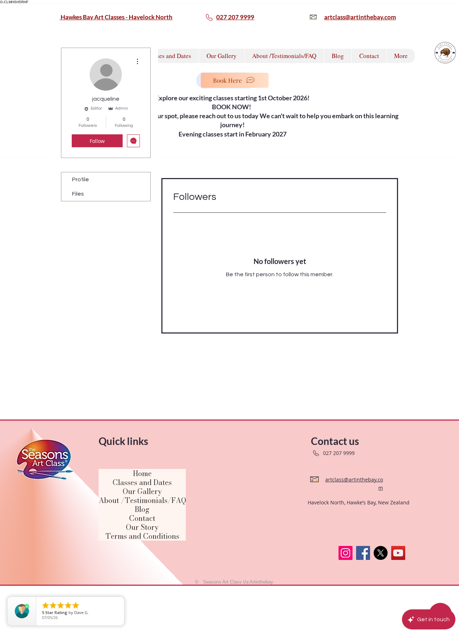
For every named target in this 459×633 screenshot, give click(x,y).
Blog (142, 509)
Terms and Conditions (142, 536)
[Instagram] (345, 553)
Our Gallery (142, 491)
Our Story (142, 527)
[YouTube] (398, 553)
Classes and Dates (142, 482)
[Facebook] (363, 553)
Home (142, 473)
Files (78, 194)
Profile (80, 179)
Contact (142, 518)
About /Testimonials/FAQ (142, 500)
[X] (381, 553)
